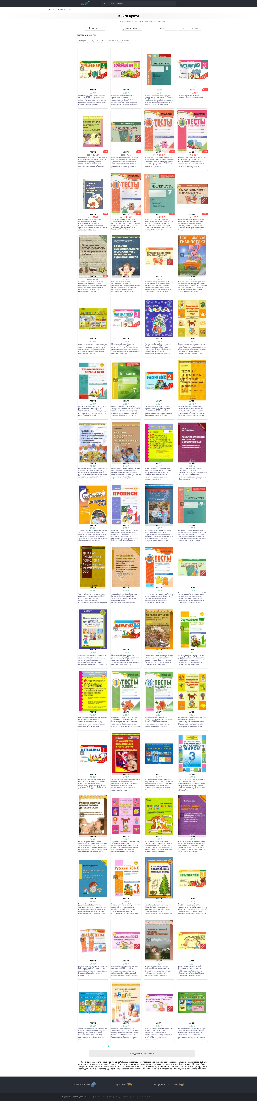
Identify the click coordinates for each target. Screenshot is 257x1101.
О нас (151, 1097)
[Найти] (104, 3)
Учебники (125, 41)
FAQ (110, 1097)
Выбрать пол (131, 28)
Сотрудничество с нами (165, 1084)
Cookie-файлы (100, 1097)
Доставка (121, 1084)
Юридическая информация (125, 1097)
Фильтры (94, 28)
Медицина (82, 41)
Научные (94, 41)
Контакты (142, 1097)
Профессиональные (110, 41)
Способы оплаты (81, 1084)
